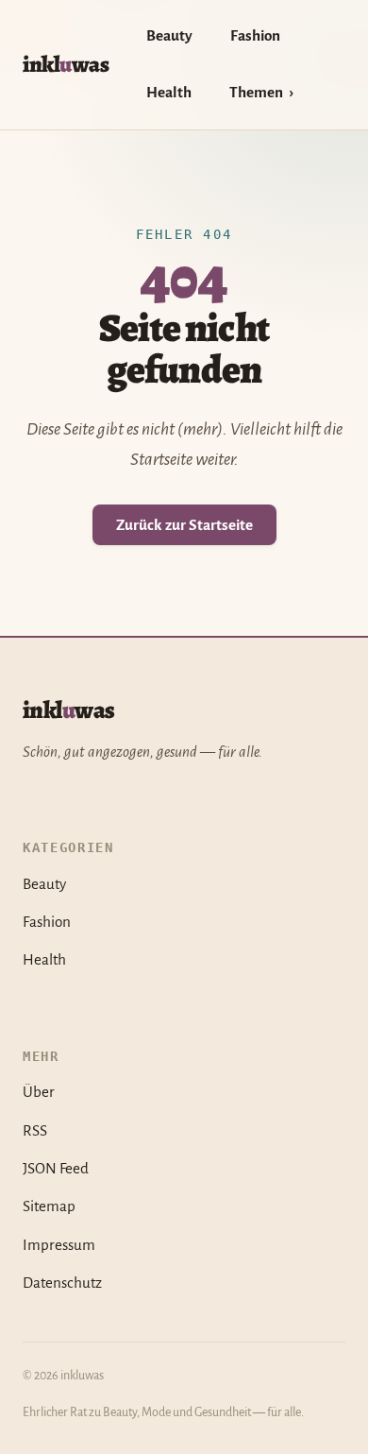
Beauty (169, 35)
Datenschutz (62, 1282)
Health (169, 92)
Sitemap (49, 1206)
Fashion (255, 35)
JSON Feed (56, 1168)
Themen (256, 92)
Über (39, 1092)
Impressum (59, 1245)
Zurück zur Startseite (184, 525)
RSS (35, 1130)
